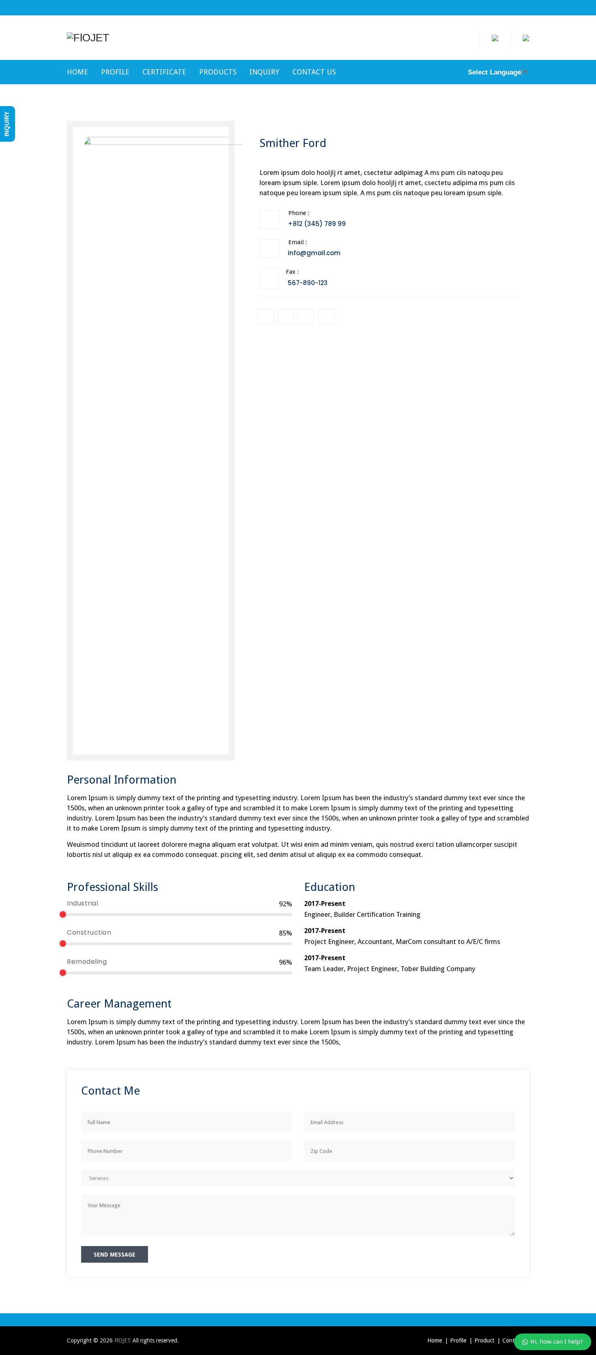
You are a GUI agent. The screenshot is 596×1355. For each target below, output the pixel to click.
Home (77, 72)
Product (484, 1340)
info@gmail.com (314, 253)
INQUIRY (264, 72)
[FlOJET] (88, 37)
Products (217, 72)
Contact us (314, 72)
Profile (115, 72)
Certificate (164, 72)
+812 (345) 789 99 (317, 223)
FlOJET (122, 1340)
